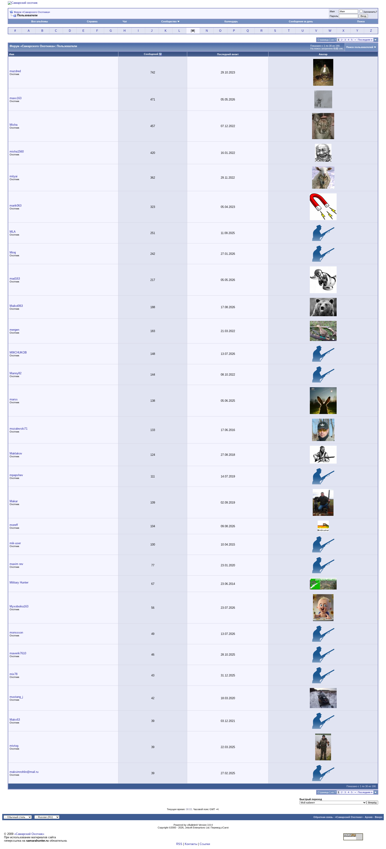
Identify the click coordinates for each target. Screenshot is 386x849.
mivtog (14, 745)
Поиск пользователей (359, 47)
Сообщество (169, 21)
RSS (179, 844)
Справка (92, 21)
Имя (332, 11)
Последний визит (228, 54)
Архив (369, 817)
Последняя (365, 39)
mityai (13, 176)
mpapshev (16, 475)
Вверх (378, 817)
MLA (13, 231)
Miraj (13, 252)
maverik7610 (18, 653)
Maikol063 (16, 305)
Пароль (334, 16)
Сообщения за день (301, 21)
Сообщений (151, 54)
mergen (14, 329)
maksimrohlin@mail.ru (24, 772)
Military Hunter (19, 582)
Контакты (191, 844)
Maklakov (16, 453)
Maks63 (15, 719)
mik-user (15, 543)
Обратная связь (323, 817)
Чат (125, 21)
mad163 (15, 278)
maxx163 (15, 98)
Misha (13, 124)
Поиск (361, 21)
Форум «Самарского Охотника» (32, 12)
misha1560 (17, 151)
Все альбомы (39, 21)
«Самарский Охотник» (349, 817)
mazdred (15, 71)
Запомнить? (370, 11)
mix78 (13, 674)
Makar (14, 501)
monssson (16, 632)
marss (14, 399)
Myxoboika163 (19, 606)
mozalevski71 (18, 428)
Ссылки (205, 844)
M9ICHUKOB (18, 352)
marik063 (15, 205)
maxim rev (16, 564)
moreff (14, 525)
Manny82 (15, 373)
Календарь (231, 21)
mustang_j (16, 696)
